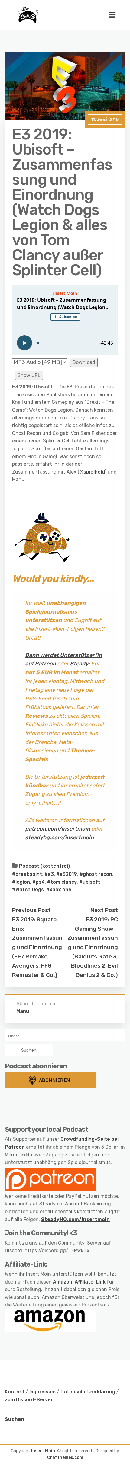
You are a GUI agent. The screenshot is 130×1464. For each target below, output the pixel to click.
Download (84, 362)
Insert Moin (43, 1450)
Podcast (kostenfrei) (44, 866)
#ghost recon (96, 874)
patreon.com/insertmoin (57, 828)
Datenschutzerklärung (87, 1392)
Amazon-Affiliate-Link (79, 1282)
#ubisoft (89, 882)
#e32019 (66, 874)
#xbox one (58, 889)
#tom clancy (62, 882)
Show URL (29, 375)
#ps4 (38, 882)
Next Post (104, 910)
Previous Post (31, 910)
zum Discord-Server (29, 1399)
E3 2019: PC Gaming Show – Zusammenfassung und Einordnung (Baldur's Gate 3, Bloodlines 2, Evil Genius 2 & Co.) (92, 947)
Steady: (80, 663)
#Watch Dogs (28, 889)
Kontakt (14, 1392)
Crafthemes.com (65, 1457)
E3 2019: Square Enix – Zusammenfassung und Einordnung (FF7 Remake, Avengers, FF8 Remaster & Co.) (37, 947)
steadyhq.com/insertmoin (59, 837)
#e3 (49, 874)
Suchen (14, 1419)
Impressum (42, 1392)
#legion (21, 882)
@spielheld (92, 472)
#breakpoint (27, 874)
